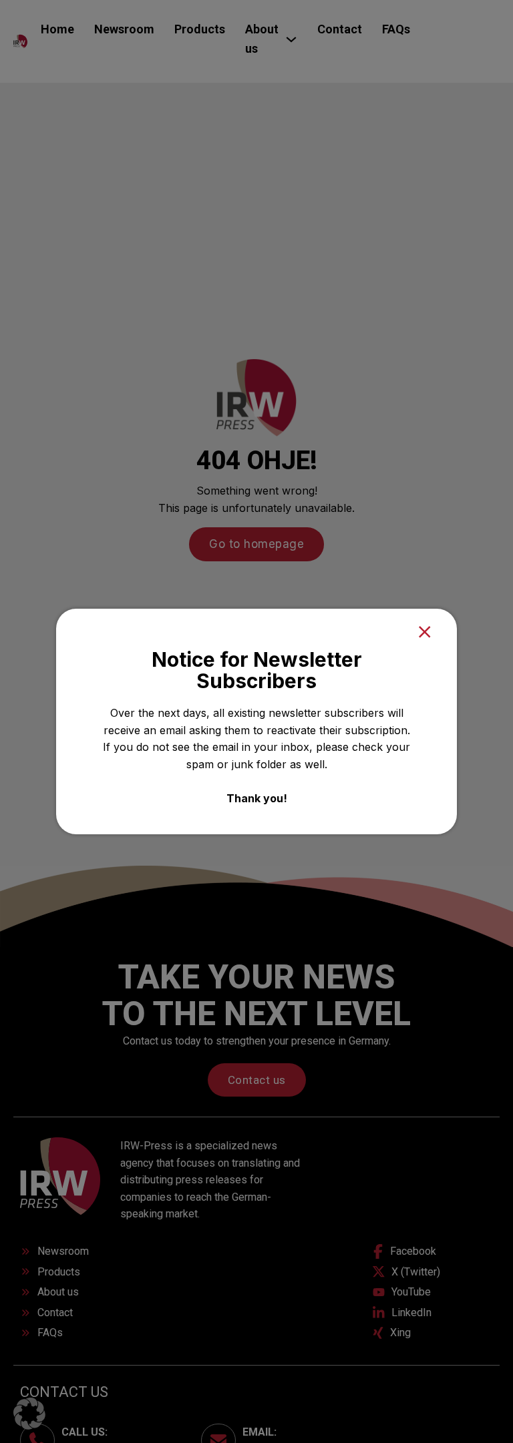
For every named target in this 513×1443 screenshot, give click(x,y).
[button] (29, 1413)
